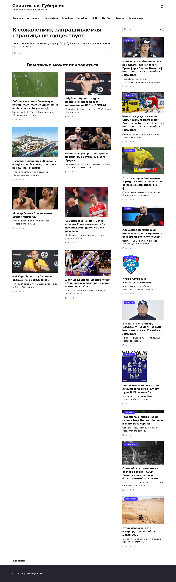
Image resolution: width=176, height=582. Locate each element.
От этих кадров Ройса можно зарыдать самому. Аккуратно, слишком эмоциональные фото (142, 183)
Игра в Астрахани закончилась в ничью (136, 280)
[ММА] (143, 224)
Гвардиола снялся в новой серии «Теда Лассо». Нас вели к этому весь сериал (142, 420)
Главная (18, 18)
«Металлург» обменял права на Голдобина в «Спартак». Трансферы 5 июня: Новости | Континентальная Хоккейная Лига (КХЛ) (142, 68)
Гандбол (82, 18)
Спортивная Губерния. (39, 5)
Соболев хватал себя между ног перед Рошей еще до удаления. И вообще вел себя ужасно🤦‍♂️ (35, 104)
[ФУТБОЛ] (143, 172)
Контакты (19, 560)
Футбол (106, 18)
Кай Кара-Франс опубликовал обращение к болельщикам (32, 278)
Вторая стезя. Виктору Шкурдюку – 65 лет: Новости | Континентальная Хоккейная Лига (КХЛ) (142, 328)
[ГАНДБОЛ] (131, 273)
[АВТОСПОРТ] (143, 522)
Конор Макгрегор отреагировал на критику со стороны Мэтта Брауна (86, 157)
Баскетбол (51, 18)
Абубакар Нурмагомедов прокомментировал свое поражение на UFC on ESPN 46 (85, 102)
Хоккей (120, 18)
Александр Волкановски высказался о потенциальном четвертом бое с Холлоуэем (142, 233)
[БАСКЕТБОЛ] (143, 463)
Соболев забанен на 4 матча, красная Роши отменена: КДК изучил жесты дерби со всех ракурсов (85, 225)
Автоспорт (33, 18)
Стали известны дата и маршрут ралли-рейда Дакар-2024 (138, 531)
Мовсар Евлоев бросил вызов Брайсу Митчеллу (32, 215)
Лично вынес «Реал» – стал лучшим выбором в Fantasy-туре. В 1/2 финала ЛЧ (141, 389)
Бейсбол (67, 18)
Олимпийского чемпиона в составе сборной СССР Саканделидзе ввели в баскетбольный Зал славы (140, 473)
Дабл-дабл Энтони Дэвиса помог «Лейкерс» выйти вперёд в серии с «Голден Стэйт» (87, 283)
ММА (95, 18)
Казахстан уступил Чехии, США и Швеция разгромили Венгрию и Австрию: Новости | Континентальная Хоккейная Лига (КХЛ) (143, 123)
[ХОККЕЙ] (143, 55)
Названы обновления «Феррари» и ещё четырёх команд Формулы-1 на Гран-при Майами (35, 164)
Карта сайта (136, 18)
